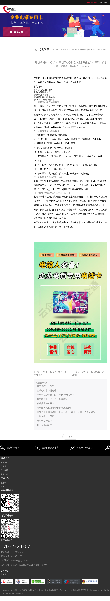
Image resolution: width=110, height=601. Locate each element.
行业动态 (4, 470)
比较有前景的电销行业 (43, 92)
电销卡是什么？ (44, 421)
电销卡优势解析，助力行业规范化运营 (55, 395)
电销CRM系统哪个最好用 (44, 100)
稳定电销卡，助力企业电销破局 (52, 399)
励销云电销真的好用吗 (43, 90)
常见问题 (66, 50)
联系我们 (4, 466)
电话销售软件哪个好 (42, 95)
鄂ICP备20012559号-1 (98, 590)
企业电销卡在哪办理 (46, 390)
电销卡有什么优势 (45, 386)
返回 (70, 437)
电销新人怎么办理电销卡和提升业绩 (54, 408)
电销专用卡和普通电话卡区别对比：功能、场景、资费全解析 (66, 412)
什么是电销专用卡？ (46, 425)
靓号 (2, 487)
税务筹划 (4, 574)
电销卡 (3, 483)
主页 (56, 50)
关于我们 (4, 463)
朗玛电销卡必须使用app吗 (44, 97)
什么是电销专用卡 (45, 403)
